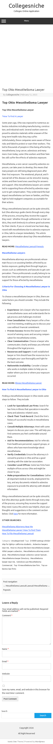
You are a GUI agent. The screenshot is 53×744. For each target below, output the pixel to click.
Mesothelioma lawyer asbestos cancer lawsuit (27, 555)
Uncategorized (17, 541)
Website (6, 674)
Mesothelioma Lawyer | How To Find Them (21, 530)
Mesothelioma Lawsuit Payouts (29, 246)
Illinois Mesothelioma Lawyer (28, 383)
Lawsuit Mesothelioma (38, 586)
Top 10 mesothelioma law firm (27, 565)
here (16, 514)
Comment (7, 615)
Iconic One (12, 741)
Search (4, 711)
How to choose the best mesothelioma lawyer (30, 548)
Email (5, 661)
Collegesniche (26, 5)
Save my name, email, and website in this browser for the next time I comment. (26, 691)
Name (5, 649)
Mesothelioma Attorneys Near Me (17, 526)
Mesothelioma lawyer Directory (15, 558)
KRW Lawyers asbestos (12, 551)
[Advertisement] (26, 55)
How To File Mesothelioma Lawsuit (18, 533)
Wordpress (40, 741)
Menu (26, 21)
